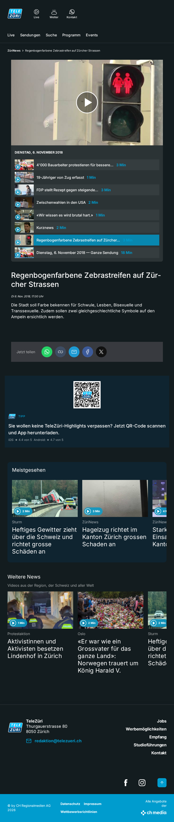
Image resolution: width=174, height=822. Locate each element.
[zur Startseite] (15, 13)
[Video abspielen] (87, 102)
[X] (101, 351)
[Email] (74, 351)
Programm (71, 35)
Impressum (93, 804)
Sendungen (30, 35)
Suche (51, 35)
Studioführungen (150, 745)
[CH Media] (154, 812)
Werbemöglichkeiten (146, 729)
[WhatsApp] (46, 351)
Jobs (162, 721)
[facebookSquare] (125, 782)
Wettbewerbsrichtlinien (78, 812)
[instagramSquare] (142, 782)
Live (11, 35)
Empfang (158, 737)
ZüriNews (14, 50)
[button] (60, 351)
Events (92, 35)
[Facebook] (87, 351)
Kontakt (159, 752)
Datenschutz (70, 804)
